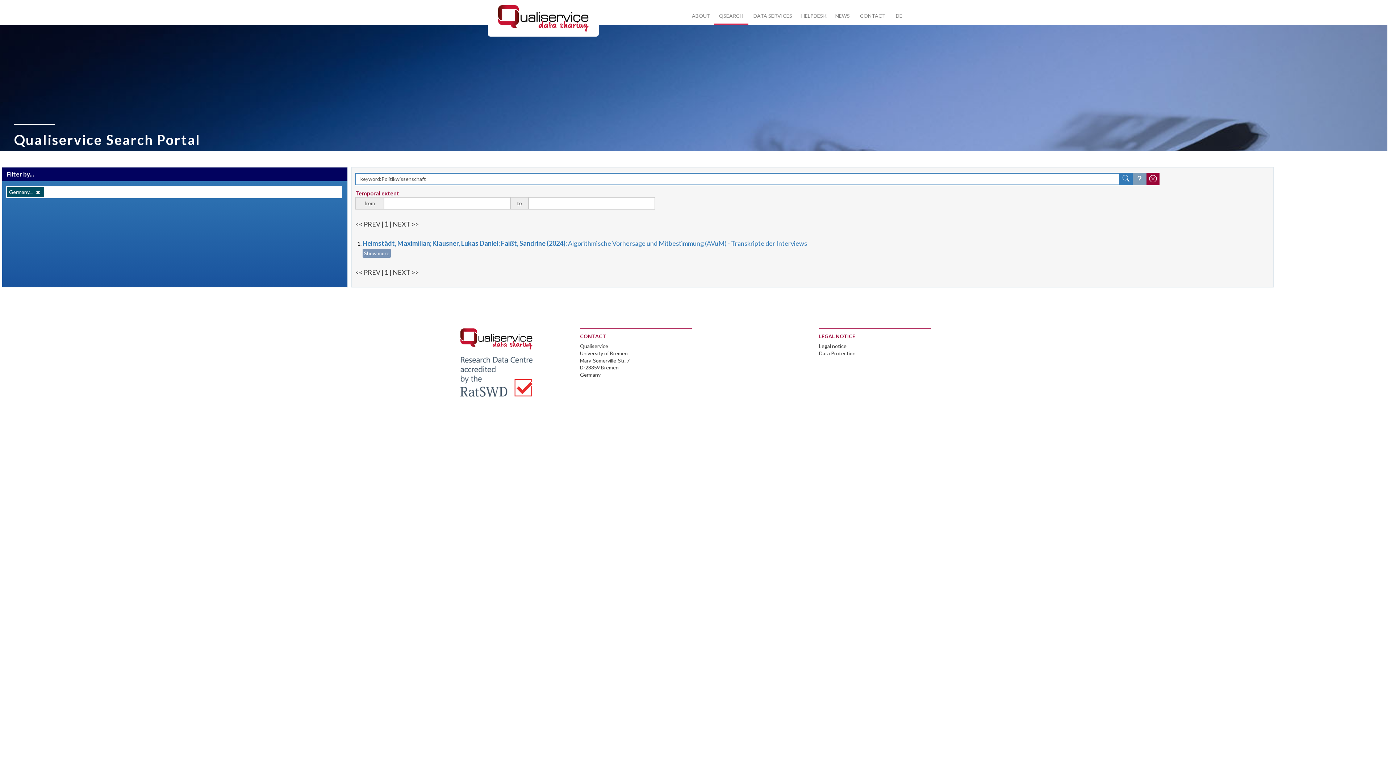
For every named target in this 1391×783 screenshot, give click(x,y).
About (701, 16)
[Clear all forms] (1153, 179)
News (842, 16)
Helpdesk (814, 16)
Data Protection (837, 353)
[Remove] (38, 192)
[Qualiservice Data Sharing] (543, 18)
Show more (376, 253)
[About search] (1139, 179)
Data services (772, 16)
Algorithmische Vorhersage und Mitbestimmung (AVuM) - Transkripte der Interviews (585, 243)
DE (899, 16)
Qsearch (731, 16)
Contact (873, 16)
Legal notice (833, 346)
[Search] (1126, 179)
